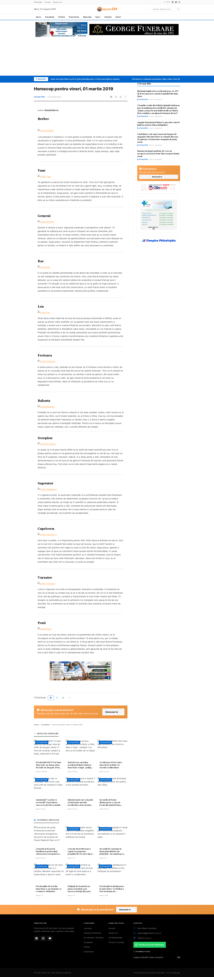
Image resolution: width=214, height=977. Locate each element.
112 (178, 957)
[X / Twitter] (116, 97)
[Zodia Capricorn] (81, 535)
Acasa (36, 725)
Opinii (118, 17)
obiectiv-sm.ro (144, 938)
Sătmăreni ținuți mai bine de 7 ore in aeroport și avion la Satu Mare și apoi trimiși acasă (158, 154)
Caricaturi (88, 928)
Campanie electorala (92, 933)
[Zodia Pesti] (81, 629)
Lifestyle (108, 17)
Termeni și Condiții (116, 942)
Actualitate (49, 17)
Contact (47, 2)
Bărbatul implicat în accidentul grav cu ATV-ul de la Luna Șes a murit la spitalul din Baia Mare (158, 94)
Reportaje (87, 17)
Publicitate (38, 2)
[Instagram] (179, 2)
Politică (61, 17)
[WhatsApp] (121, 97)
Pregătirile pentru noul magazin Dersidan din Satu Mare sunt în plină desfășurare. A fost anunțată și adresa (63, 79)
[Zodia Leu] (81, 313)
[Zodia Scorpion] (81, 444)
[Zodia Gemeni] (81, 222)
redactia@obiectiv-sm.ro (149, 933)
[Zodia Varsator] (81, 584)
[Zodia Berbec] (81, 131)
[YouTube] (176, 2)
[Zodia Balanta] (81, 407)
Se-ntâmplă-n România (93, 938)
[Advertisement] (107, 56)
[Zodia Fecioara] (81, 361)
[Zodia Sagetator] (81, 489)
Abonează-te (111, 712)
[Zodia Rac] (81, 267)
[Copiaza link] (125, 97)
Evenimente (74, 17)
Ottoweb (176, 973)
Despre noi (57, 2)
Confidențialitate (115, 938)
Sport (97, 17)
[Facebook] (173, 2)
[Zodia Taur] (81, 177)
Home (38, 17)
